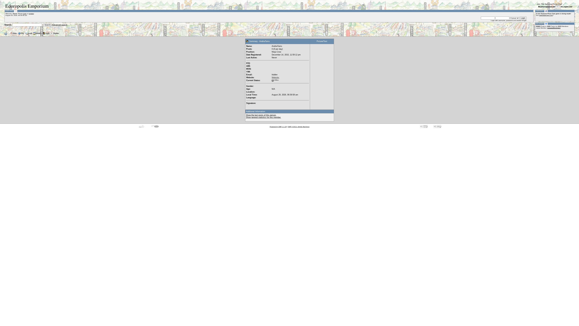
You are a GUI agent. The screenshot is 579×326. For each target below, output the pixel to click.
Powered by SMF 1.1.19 (278, 127)
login (25, 13)
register (31, 13)
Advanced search (59, 25)
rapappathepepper (554, 28)
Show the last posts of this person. (261, 115)
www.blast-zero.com (546, 15)
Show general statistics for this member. (263, 117)
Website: (275, 77)
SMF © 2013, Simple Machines (298, 127)
